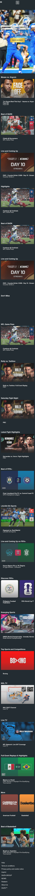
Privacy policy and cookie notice (12, 869)
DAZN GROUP (6, 875)
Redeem (4, 881)
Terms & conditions (8, 866)
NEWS (3, 878)
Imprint (3, 872)
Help (3, 862)
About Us (4, 885)
